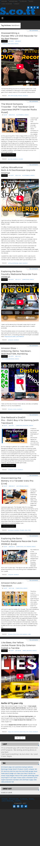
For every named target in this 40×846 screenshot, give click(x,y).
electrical (16, 731)
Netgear (12, 775)
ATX (9, 95)
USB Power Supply (27, 780)
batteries (30, 767)
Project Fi (7, 777)
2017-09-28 (18, 650)
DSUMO (31, 1)
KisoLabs (4, 1)
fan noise (16, 771)
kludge (12, 773)
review (15, 409)
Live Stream (20, 486)
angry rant (11, 731)
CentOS (26, 769)
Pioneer (20, 95)
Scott (12, 41)
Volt (13, 782)
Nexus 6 (17, 775)
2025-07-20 (12, 115)
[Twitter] (37, 7)
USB (20, 780)
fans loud (22, 771)
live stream (11, 530)
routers (23, 777)
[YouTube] (28, 7)
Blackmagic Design (6, 769)
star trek (10, 159)
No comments (34, 30)
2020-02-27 (12, 486)
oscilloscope (15, 263)
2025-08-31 (18, 41)
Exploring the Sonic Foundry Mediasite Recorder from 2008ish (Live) (19, 541)
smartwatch (29, 777)
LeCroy (10, 263)
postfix (25, 775)
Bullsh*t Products (18, 769)
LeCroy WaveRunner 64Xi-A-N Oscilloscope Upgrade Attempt (18, 170)
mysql (7, 775)
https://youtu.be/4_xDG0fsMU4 (14, 336)
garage (31, 771)
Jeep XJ (7, 773)
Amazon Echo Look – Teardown (12, 584)
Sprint (35, 777)
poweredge (31, 775)
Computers (25, 279)
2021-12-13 (17, 279)
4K (2, 767)
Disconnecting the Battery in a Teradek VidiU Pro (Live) (17, 480)
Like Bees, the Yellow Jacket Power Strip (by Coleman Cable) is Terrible (18, 645)
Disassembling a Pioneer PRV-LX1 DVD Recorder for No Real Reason (19, 36)
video (26, 530)
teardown (25, 95)
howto (3, 773)
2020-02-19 (12, 546)
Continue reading (9, 155)
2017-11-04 (11, 588)
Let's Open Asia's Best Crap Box (23, 773)
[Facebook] (34, 7)
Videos (16, 43)
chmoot (16, 4)
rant (27, 731)
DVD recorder (14, 95)
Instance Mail (13, 1)
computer (10, 340)
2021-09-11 (11, 425)
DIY (2, 771)
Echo (14, 634)
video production (6, 782)
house (35, 771)
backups (24, 767)
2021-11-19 (17, 356)
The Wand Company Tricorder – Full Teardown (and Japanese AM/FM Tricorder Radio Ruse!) (19, 108)
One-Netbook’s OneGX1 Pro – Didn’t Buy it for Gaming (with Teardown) (20, 420)
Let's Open (5, 359)
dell (36, 769)
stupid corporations (7, 780)
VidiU (29, 530)
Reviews (11, 359)
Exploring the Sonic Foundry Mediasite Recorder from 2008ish (19, 274)
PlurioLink (23, 1)
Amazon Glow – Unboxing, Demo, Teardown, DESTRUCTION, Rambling (16, 351)
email (11, 771)
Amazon (10, 409)
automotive (18, 767)
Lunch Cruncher (6, 4)
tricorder (21, 159)
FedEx (26, 771)
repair (20, 263)
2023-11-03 (18, 175)
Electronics (20, 115)
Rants (24, 650)
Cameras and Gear (8, 43)
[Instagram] (31, 7)
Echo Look (19, 634)
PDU (21, 775)
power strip (23, 731)
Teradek (22, 530)
